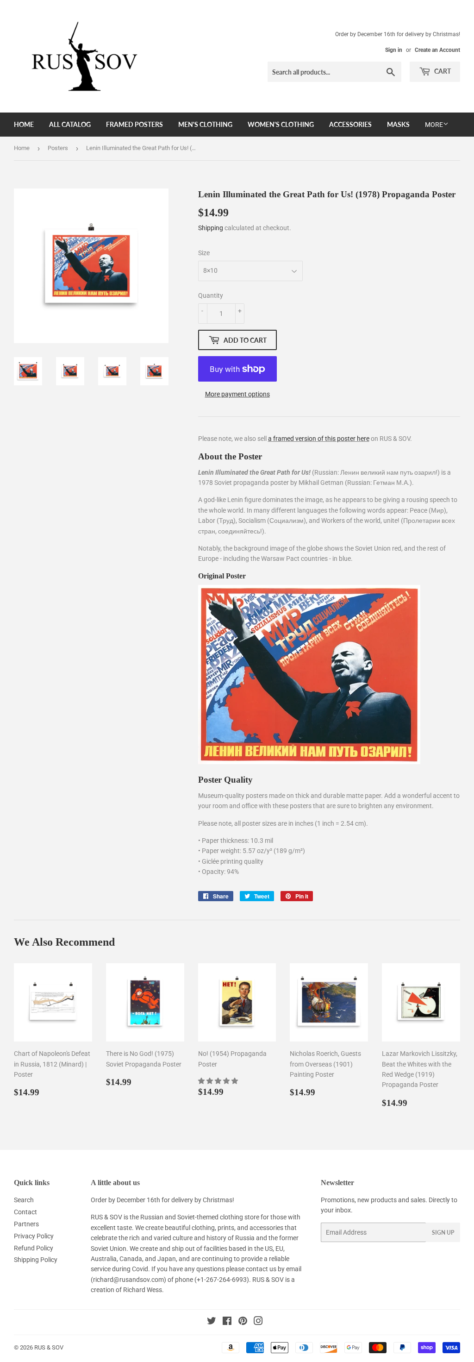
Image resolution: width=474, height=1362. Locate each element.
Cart (442, 71)
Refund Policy (33, 1248)
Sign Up (443, 1232)
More (434, 124)
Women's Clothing (281, 124)
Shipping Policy (35, 1259)
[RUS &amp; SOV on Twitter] (211, 1322)
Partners (26, 1224)
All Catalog (70, 124)
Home (24, 124)
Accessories (350, 124)
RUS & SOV (48, 1347)
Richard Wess (142, 1289)
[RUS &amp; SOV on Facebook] (227, 1322)
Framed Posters (134, 124)
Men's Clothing (205, 124)
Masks (398, 124)
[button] (218, 1081)
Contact (25, 1212)
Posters (58, 147)
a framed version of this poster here (318, 438)
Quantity (210, 295)
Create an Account (437, 50)
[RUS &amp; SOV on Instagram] (258, 1322)
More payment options (237, 394)
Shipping (210, 228)
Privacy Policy (34, 1236)
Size (204, 253)
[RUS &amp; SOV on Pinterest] (243, 1322)
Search (24, 1200)
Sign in (393, 50)
